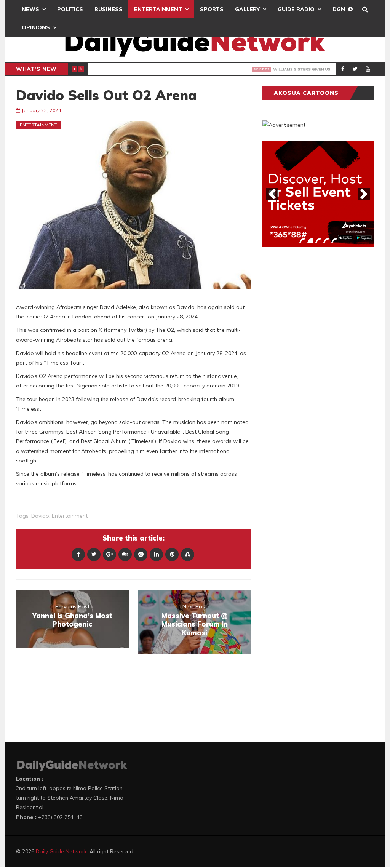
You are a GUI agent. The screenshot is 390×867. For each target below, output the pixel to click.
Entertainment (158, 9)
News (30, 9)
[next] (364, 194)
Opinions (36, 27)
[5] (334, 240)
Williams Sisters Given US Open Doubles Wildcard (200, 69)
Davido (40, 515)
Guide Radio (296, 9)
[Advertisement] (319, 372)
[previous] (272, 194)
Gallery (247, 9)
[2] (310, 240)
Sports (212, 9)
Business (108, 9)
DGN (338, 9)
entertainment (70, 515)
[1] (302, 240)
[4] (326, 240)
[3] (318, 240)
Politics (70, 9)
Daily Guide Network (61, 851)
